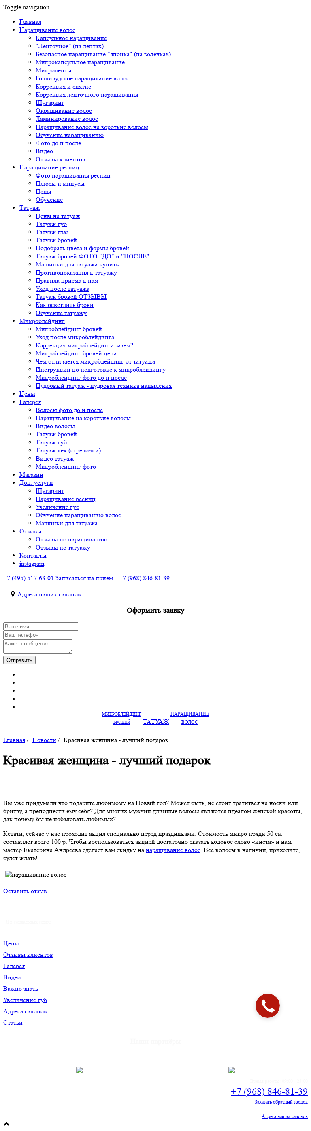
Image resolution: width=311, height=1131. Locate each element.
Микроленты (54, 70)
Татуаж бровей (56, 240)
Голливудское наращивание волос (82, 78)
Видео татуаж (55, 458)
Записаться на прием (84, 578)
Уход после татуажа (62, 288)
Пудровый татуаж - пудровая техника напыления (104, 385)
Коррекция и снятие (63, 86)
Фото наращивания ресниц (73, 175)
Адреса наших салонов (49, 594)
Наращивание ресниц (49, 167)
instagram (31, 563)
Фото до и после (58, 143)
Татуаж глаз (52, 232)
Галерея (30, 402)
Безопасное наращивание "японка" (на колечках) (103, 54)
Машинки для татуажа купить (77, 264)
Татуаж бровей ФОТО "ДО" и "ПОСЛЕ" (92, 256)
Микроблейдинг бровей (69, 329)
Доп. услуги (36, 482)
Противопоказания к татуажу (76, 272)
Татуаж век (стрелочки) (68, 450)
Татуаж (29, 207)
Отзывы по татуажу (63, 547)
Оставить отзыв (25, 891)
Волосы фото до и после (69, 410)
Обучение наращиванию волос (78, 515)
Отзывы (30, 531)
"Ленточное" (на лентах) (70, 46)
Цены (43, 191)
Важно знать (20, 988)
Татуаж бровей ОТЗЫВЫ (71, 296)
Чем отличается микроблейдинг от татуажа (95, 361)
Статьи (13, 1022)
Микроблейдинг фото (66, 466)
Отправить (19, 660)
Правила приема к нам (67, 280)
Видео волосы (55, 426)
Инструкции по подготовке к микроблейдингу (101, 369)
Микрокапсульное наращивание (80, 62)
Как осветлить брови (65, 305)
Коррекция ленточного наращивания (87, 94)
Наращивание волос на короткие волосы (92, 127)
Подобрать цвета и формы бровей (82, 248)
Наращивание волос (47, 30)
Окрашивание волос (64, 110)
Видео (44, 151)
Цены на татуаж (58, 216)
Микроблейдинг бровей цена (76, 353)
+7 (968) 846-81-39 (269, 1091)
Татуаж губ (51, 224)
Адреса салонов (25, 1011)
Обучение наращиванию (70, 135)
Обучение (49, 199)
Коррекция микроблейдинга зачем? (84, 345)
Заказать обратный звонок (281, 1102)
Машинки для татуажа (67, 523)
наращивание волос (173, 850)
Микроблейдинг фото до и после (81, 377)
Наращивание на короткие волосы (83, 418)
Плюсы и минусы (60, 183)
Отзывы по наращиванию (71, 539)
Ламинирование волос (67, 119)
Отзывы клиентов (28, 954)
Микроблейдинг (42, 321)
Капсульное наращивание (71, 38)
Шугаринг (50, 102)
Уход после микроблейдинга (75, 337)
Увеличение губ (57, 507)
